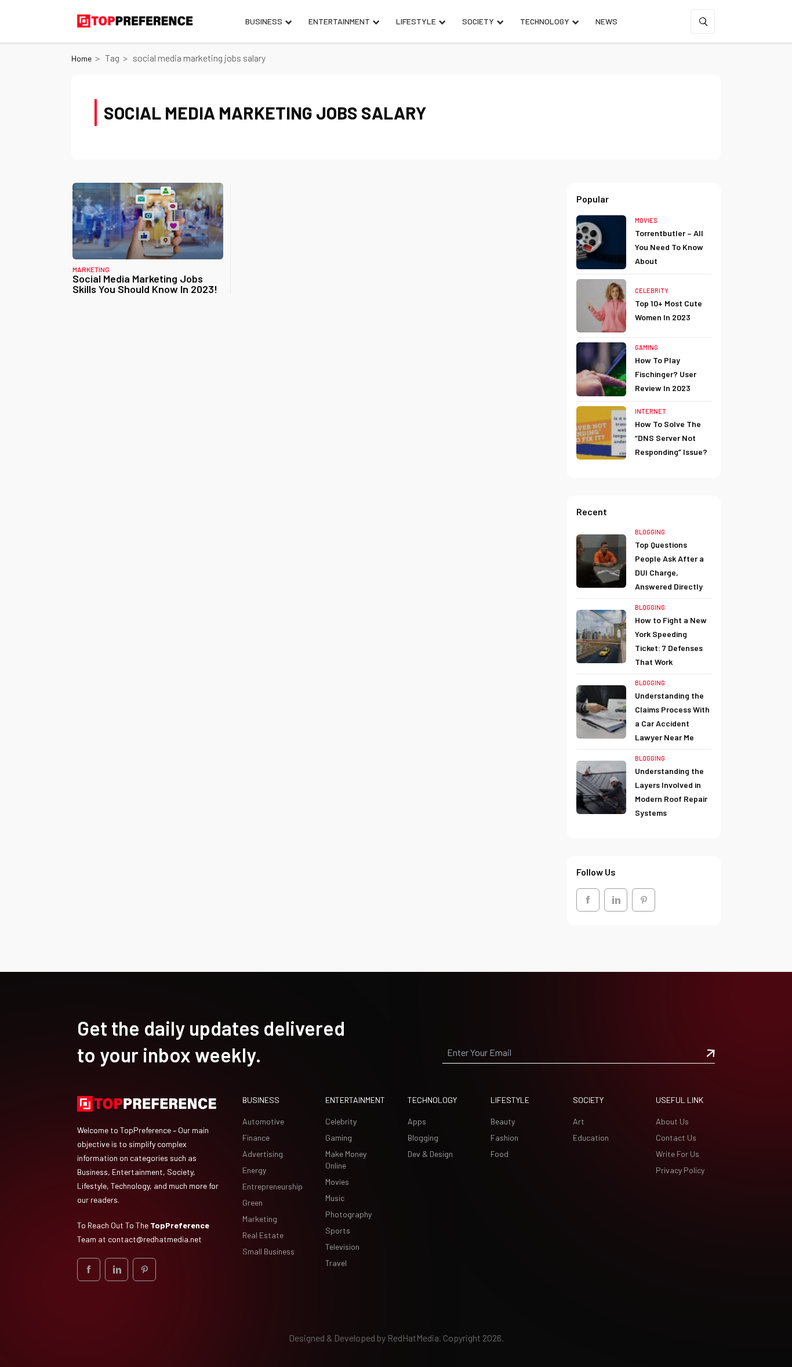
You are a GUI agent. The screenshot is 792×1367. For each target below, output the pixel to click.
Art (578, 1121)
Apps (417, 1121)
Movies (646, 220)
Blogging (650, 532)
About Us (672, 1121)
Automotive (263, 1121)
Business (263, 21)
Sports (337, 1230)
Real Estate (263, 1235)
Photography (348, 1214)
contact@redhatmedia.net (155, 1239)
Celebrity (652, 290)
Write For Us (677, 1154)
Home (81, 58)
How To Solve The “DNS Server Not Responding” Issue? (671, 438)
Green (252, 1202)
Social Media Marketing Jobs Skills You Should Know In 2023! (144, 283)
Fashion (504, 1137)
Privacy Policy (680, 1170)
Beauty (503, 1121)
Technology (544, 21)
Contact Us (676, 1137)
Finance (256, 1137)
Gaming (646, 347)
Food (499, 1154)
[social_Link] (588, 900)
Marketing (91, 269)
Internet (650, 411)
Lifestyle (416, 21)
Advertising (262, 1154)
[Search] (703, 21)
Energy (254, 1170)
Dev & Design (430, 1154)
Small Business (268, 1251)
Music (334, 1198)
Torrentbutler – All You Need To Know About (669, 247)
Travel (336, 1263)
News (606, 21)
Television (342, 1247)
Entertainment (339, 21)
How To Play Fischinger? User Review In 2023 (665, 374)
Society (478, 21)
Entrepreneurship (272, 1186)
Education (591, 1137)
